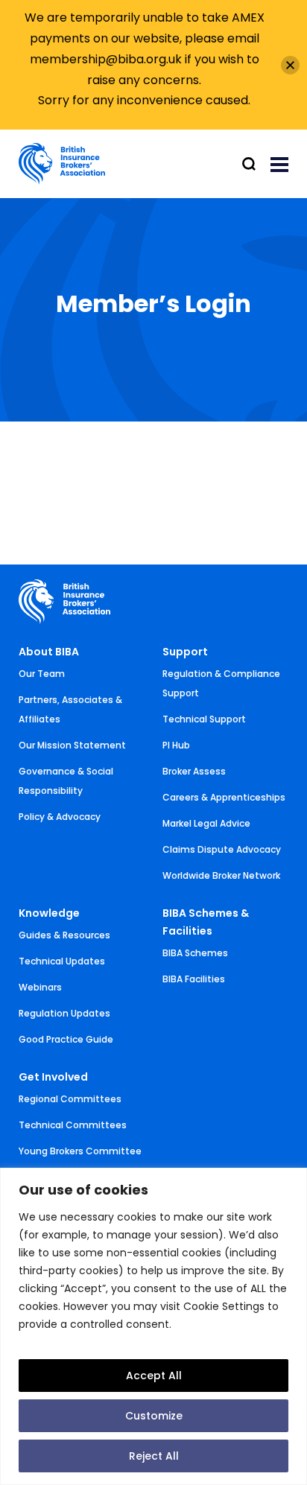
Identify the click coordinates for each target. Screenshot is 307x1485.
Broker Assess (194, 771)
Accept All (154, 1375)
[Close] (290, 65)
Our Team (42, 673)
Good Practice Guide (66, 1039)
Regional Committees (70, 1099)
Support (185, 651)
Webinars (40, 987)
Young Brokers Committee (80, 1151)
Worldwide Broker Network (221, 875)
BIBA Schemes (195, 953)
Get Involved (53, 1076)
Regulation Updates (64, 1013)
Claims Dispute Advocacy (221, 849)
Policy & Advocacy (60, 816)
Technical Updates (62, 961)
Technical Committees (73, 1125)
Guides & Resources (64, 935)
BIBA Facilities (193, 979)
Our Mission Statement (72, 745)
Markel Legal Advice (206, 823)
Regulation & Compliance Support (221, 683)
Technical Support (204, 719)
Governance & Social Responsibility (66, 781)
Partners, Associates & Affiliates (70, 709)
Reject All (154, 1456)
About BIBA (49, 651)
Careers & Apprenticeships (223, 797)
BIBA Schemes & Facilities (205, 922)
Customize (154, 1415)
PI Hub (176, 745)
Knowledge (49, 913)
